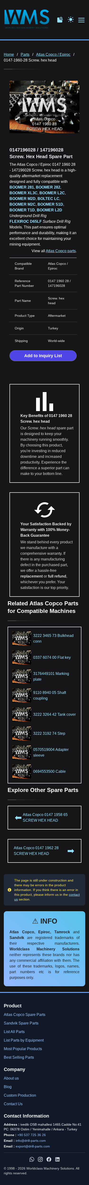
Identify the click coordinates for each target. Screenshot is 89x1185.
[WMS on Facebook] (49, 1159)
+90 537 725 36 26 (31, 1135)
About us (11, 1078)
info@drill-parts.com (31, 1140)
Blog (8, 1087)
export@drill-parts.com (33, 1146)
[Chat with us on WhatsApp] (32, 1159)
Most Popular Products (23, 1049)
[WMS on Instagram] (40, 1159)
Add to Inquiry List (43, 355)
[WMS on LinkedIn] (57, 1159)
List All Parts (14, 1032)
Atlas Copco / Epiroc (53, 54)
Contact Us (13, 1104)
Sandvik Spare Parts (21, 1023)
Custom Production (20, 1095)
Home (9, 54)
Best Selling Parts (19, 1057)
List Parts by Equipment (24, 1040)
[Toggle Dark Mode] (70, 19)
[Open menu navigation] (81, 20)
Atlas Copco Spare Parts (24, 1015)
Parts (25, 54)
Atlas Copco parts (61, 251)
